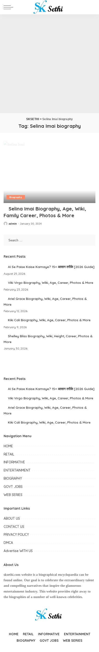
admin (13, 223)
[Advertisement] (49, 63)
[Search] (91, 7)
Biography (15, 197)
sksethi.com (12, 574)
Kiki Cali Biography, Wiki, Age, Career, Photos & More (49, 320)
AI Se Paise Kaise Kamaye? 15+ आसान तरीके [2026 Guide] (51, 267)
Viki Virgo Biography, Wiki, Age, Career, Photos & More (50, 282)
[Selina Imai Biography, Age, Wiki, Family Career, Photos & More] (49, 172)
